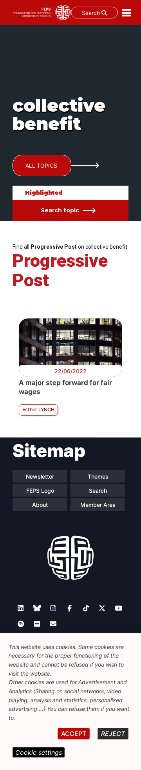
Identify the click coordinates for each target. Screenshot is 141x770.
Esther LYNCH (38, 409)
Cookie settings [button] (38, 752)
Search (91, 12)
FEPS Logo (40, 490)
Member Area (98, 504)
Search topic (60, 210)
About (40, 504)
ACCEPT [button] (73, 733)
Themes (98, 476)
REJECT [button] (113, 733)
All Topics (41, 165)
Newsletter (40, 476)
